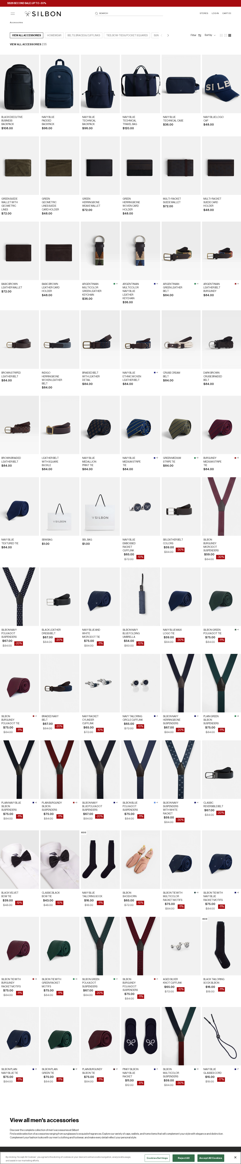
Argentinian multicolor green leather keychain (91, 289)
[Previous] (162, 35)
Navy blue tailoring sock (92, 895)
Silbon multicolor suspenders (171, 1073)
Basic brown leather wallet (11, 286)
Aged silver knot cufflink (172, 981)
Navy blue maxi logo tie (172, 632)
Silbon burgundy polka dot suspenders (130, 984)
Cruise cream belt (171, 375)
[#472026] (114, 1069)
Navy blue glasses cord (212, 1071)
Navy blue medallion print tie (89, 462)
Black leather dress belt (51, 632)
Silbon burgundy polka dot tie (10, 720)
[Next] (168, 35)
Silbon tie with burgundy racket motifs (11, 983)
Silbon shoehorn (130, 895)
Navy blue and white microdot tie (91, 633)
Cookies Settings (157, 1158)
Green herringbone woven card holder (131, 204)
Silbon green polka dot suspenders (90, 983)
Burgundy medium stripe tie (212, 462)
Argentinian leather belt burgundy (211, 288)
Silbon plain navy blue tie (9, 1071)
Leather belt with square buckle (50, 462)
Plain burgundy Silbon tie (92, 1071)
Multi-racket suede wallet (172, 201)
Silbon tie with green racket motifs (51, 983)
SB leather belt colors (173, 542)
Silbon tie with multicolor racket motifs (172, 896)
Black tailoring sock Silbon (213, 981)
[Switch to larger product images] (221, 35)
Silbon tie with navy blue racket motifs (213, 896)
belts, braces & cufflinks (84, 35)
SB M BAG (47, 540)
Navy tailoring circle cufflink (133, 718)
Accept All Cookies (210, 1158)
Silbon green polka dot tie (212, 632)
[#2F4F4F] (195, 892)
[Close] (235, 1157)
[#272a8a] (155, 284)
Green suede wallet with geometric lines (9, 204)
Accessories (16, 22)
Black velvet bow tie (10, 895)
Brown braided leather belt (11, 460)
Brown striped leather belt (11, 375)
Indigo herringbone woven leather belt (52, 378)
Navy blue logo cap (213, 119)
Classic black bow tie (51, 895)
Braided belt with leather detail (91, 376)
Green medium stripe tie (172, 460)
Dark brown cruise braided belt (212, 376)
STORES (204, 13)
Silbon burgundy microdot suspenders (211, 545)
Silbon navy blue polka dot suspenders (92, 806)
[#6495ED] (155, 802)
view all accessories (26, 35)
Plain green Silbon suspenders (211, 720)
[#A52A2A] (235, 284)
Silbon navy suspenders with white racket (170, 808)
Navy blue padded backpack (48, 121)
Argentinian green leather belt (172, 288)
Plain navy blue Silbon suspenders (11, 806)
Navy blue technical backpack (89, 121)
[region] (120, 1158)
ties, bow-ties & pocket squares (127, 35)
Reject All (183, 1158)
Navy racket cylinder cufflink (90, 720)
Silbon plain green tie (50, 1071)
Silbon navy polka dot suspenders (9, 633)
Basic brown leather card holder (51, 288)
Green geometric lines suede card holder (50, 204)
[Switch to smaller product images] (225, 35)
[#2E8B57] (114, 284)
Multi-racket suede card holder (212, 202)
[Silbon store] (43, 13)
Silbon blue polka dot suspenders (130, 806)
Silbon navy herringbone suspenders (171, 720)
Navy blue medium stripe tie (132, 462)
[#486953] (235, 630)
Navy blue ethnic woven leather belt (132, 376)
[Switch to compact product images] (229, 35)
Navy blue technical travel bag (130, 121)
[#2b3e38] (74, 1069)
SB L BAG (87, 540)
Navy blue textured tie (9, 542)
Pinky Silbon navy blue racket (130, 1073)
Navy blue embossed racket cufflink (129, 545)
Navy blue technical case (173, 119)
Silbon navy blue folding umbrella (131, 633)
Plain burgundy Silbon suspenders (52, 806)
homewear (54, 35)
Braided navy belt (50, 718)
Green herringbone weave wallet (91, 202)
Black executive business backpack (12, 121)
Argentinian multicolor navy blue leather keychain (131, 291)
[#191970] (155, 716)
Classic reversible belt (213, 805)
